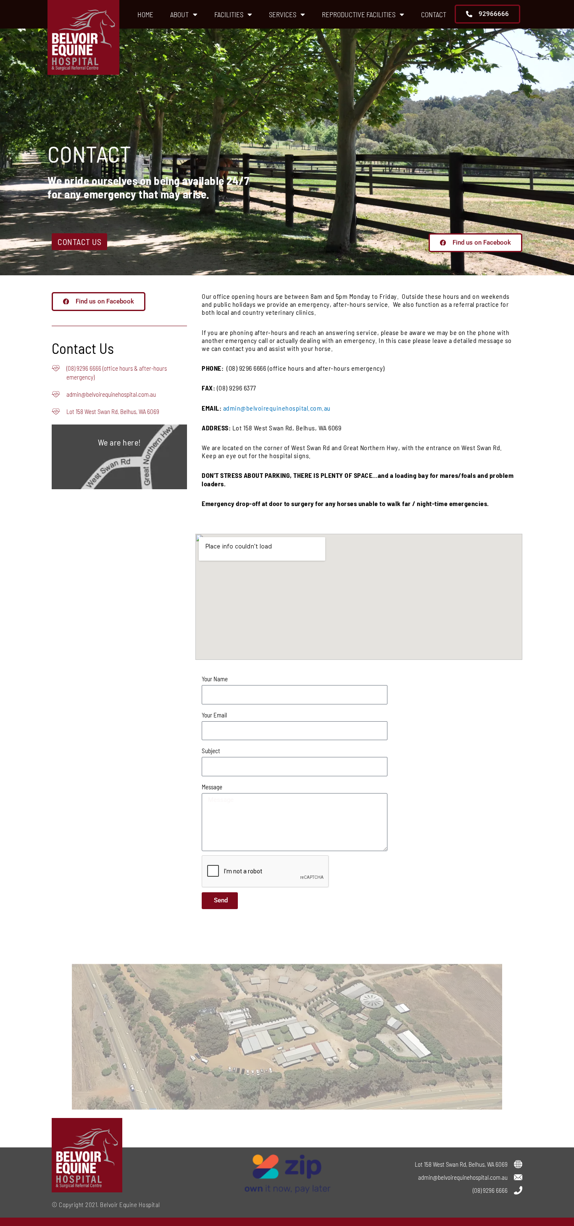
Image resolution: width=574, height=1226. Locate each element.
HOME (145, 14)
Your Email (214, 715)
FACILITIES (228, 14)
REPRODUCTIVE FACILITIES (358, 14)
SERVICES (282, 14)
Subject (211, 750)
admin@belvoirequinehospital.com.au (277, 408)
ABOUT (179, 14)
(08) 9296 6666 (490, 1190)
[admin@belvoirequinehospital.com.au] (518, 1177)
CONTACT (433, 14)
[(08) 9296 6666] (518, 1190)
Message (212, 787)
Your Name (215, 679)
